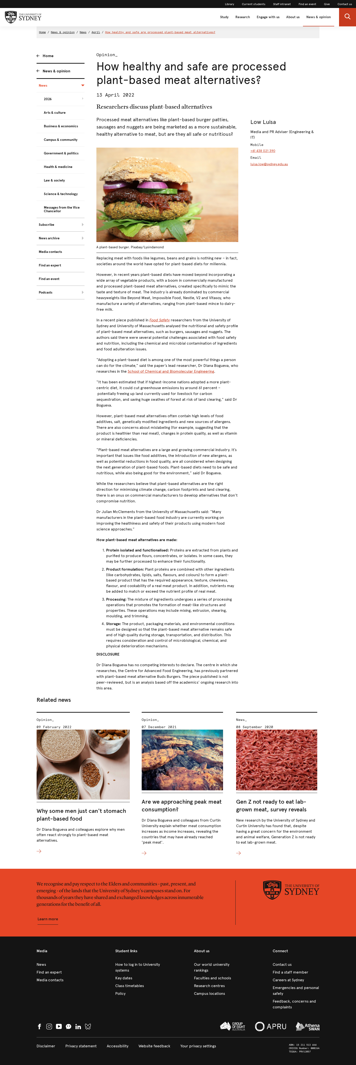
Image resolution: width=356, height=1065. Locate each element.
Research (242, 17)
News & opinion (318, 17)
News (83, 32)
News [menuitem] (43, 85)
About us (293, 17)
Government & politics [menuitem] (61, 153)
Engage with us (268, 17)
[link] (229, 4)
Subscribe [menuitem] (46, 225)
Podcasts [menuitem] (45, 292)
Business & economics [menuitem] (61, 126)
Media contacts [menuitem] (50, 252)
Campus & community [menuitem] (60, 140)
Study (224, 17)
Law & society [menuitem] (54, 180)
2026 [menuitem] (48, 99)
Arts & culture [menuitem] (55, 113)
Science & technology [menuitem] (61, 194)
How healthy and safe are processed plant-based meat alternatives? (160, 32)
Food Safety (159, 320)
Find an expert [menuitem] (50, 265)
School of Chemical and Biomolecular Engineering (171, 371)
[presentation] (83, 783)
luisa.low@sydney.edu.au (269, 164)
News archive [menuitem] (49, 238)
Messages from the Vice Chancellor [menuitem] (62, 209)
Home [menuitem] (48, 55)
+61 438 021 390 (262, 151)
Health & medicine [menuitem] (58, 167)
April (96, 32)
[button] (347, 17)
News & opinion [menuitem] (56, 71)
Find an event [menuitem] (49, 279)
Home (42, 32)
